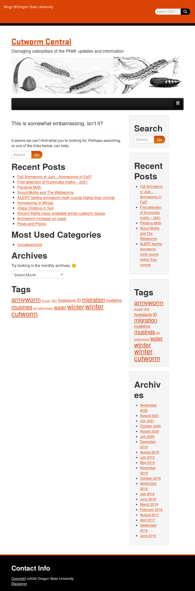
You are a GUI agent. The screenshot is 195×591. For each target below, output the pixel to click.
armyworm (26, 299)
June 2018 (148, 499)
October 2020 (150, 425)
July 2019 (147, 457)
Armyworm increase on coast (41, 218)
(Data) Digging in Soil (35, 208)
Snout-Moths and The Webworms (45, 192)
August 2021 (149, 415)
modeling (114, 300)
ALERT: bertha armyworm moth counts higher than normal (66, 197)
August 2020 (149, 431)
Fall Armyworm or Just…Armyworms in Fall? (54, 176)
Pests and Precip (31, 223)
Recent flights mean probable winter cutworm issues (61, 213)
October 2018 (150, 478)
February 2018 (151, 509)
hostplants (67, 300)
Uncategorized (29, 244)
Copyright (18, 578)
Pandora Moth (29, 187)
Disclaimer (19, 583)
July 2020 (147, 436)
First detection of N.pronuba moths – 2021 (52, 182)
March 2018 (149, 504)
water (60, 307)
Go (36, 154)
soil (35, 308)
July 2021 (147, 420)
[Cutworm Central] (97, 75)
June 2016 (148, 535)
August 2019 (149, 452)
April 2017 (147, 519)
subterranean (45, 308)
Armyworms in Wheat (35, 202)
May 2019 (147, 462)
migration (93, 299)
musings (21, 306)
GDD (54, 300)
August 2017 (149, 514)
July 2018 (147, 493)
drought (46, 300)
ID (79, 300)
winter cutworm (147, 354)
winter (75, 306)
